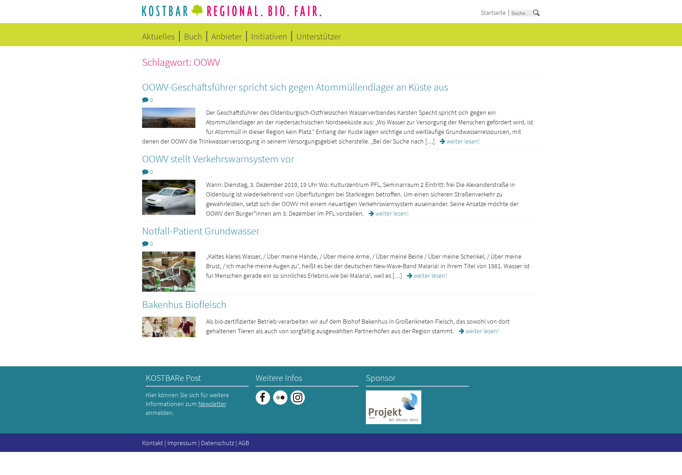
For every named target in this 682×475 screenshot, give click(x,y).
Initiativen (269, 36)
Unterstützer (318, 36)
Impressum (182, 443)
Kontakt (152, 443)
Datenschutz (217, 443)
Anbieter (226, 36)
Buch (193, 36)
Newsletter (212, 404)
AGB (243, 443)
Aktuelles (158, 36)
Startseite (493, 13)
